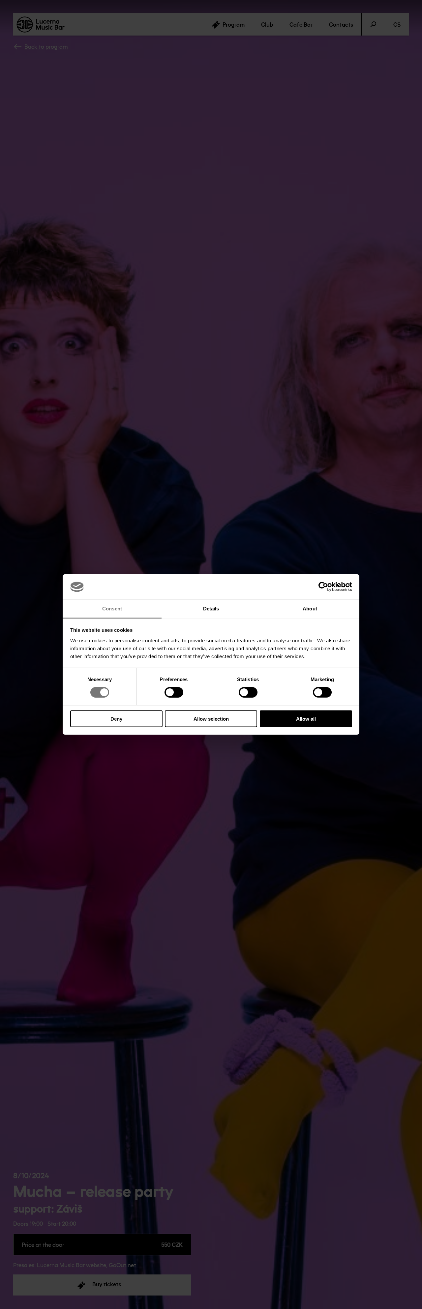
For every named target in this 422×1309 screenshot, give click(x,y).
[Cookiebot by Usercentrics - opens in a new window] (323, 587)
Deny (116, 718)
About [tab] (310, 608)
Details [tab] (211, 608)
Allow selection (211, 718)
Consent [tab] (112, 608)
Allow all (306, 718)
